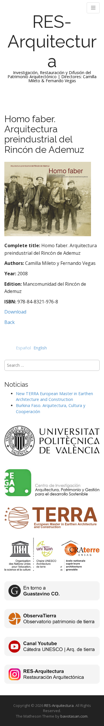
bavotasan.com (74, 716)
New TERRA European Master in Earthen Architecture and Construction (54, 396)
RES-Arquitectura (52, 41)
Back (9, 322)
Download (15, 312)
